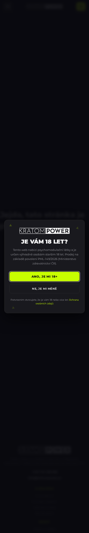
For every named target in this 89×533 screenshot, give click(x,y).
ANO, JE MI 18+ (45, 276)
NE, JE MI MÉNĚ (44, 288)
